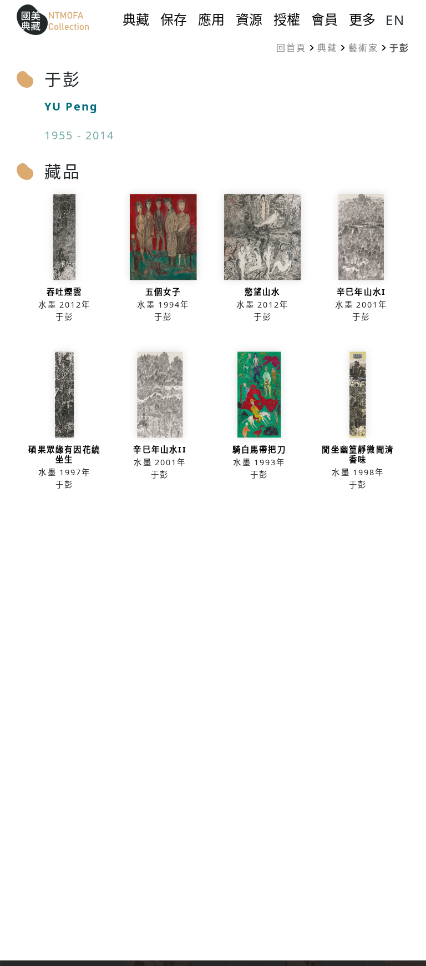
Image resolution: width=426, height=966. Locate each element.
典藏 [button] (136, 19)
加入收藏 (65, 262)
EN (395, 20)
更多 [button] (362, 19)
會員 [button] (324, 19)
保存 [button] (173, 19)
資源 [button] (249, 19)
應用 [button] (211, 19)
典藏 (327, 48)
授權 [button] (286, 19)
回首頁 (291, 48)
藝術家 (363, 48)
